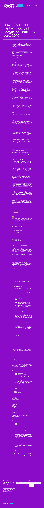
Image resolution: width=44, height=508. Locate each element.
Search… (30, 480)
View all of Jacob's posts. (18, 221)
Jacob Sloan (16, 239)
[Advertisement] (22, 17)
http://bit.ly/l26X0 (24, 245)
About (36, 5)
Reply (12, 236)
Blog (27, 5)
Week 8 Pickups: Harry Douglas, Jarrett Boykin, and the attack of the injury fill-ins (8, 492)
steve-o (26, 454)
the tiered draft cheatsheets (24, 138)
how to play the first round (23, 51)
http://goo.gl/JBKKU (18, 335)
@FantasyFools (31, 5)
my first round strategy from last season (22, 141)
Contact (39, 5)
